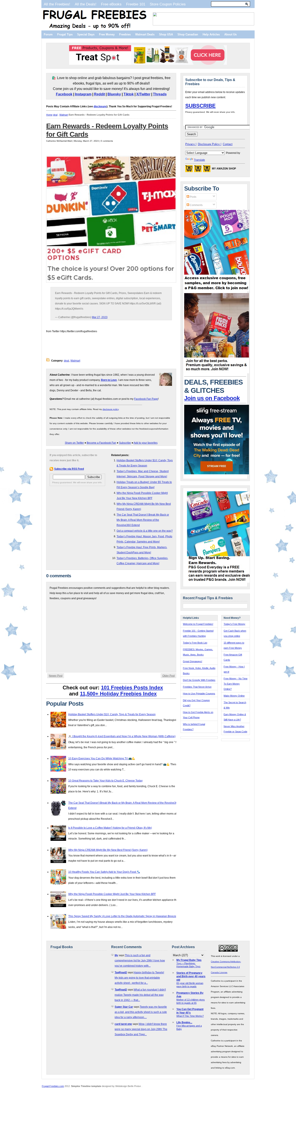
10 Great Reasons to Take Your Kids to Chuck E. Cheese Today (105, 780)
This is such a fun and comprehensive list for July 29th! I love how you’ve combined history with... (140, 960)
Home (49, 114)
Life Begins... (184, 1022)
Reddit (99, 94)
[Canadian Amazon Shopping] (198, 170)
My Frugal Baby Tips (189, 960)
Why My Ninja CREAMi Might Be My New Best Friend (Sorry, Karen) (108, 849)
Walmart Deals (145, 34)
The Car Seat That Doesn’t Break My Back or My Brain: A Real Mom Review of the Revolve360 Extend (143, 520)
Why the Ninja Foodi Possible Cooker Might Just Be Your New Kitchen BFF (112, 894)
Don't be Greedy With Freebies (199, 680)
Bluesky (114, 94)
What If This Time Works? (190, 1016)
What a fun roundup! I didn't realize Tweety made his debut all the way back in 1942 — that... (140, 995)
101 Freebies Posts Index (132, 687)
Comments (196, 205)
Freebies (125, 34)
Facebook (64, 94)
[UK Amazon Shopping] (206, 170)
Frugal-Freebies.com (53, 1086)
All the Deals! (85, 4)
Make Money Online (234, 695)
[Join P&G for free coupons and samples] (216, 290)
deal (55, 114)
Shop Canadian (187, 34)
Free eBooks (111, 4)
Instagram (83, 94)
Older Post (168, 675)
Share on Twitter (74, 442)
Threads (160, 94)
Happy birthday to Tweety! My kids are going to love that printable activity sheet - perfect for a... (139, 977)
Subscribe (125, 442)
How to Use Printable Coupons (199, 693)
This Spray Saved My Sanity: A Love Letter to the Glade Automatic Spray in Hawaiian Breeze (122, 916)
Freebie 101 (135, 4)
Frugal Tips (65, 34)
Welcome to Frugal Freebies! (198, 624)
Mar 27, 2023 (99, 317)
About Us (230, 34)
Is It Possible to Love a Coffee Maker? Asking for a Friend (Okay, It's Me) (110, 827)
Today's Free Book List (195, 642)
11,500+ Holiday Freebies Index (118, 694)
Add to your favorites (145, 442)
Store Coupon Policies (168, 4)
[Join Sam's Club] (216, 372)
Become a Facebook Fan (101, 442)
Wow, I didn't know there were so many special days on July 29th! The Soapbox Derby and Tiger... (141, 1029)
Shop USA (166, 34)
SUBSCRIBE (200, 106)
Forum (48, 34)
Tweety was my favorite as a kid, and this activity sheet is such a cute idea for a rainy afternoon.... (141, 1012)
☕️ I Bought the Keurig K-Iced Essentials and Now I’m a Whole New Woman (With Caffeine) (122, 736)
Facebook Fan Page (146, 398)
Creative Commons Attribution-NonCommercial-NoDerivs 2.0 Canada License (226, 967)
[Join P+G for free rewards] (220, 581)
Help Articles (211, 34)
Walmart (63, 114)
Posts (192, 196)
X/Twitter (143, 94)
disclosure (100, 106)
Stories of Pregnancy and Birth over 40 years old (190, 976)
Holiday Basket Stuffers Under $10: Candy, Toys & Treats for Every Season (112, 714)
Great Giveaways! (192, 661)
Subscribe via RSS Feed (69, 468)
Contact (228, 144)
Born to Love (109, 380)
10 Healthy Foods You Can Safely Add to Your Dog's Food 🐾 (104, 871)
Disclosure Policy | (209, 144)
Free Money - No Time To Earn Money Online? (235, 683)
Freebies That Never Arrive (197, 686)
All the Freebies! (57, 4)
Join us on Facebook (212, 398)
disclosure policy (110, 409)
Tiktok (129, 94)
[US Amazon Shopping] (189, 170)
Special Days (85, 34)
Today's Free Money (234, 624)
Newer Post (55, 675)
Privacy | (190, 144)
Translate (199, 159)
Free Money (107, 34)
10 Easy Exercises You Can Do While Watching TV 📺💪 (101, 758)
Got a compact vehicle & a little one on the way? (145, 530)
